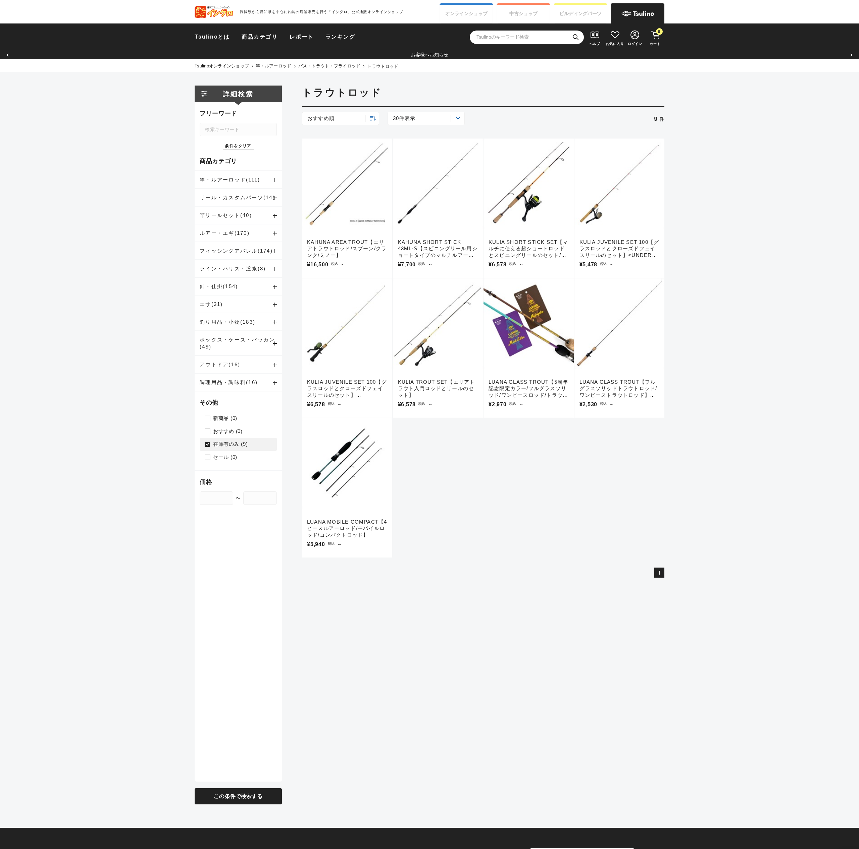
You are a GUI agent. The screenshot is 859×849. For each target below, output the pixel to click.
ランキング (340, 37)
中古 (523, 13)
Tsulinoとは (212, 37)
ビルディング (580, 13)
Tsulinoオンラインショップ (222, 65)
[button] (7, 55)
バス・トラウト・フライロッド (329, 65)
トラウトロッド (382, 66)
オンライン (466, 13)
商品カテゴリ (260, 37)
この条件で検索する (238, 796)
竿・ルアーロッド (273, 65)
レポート (302, 37)
